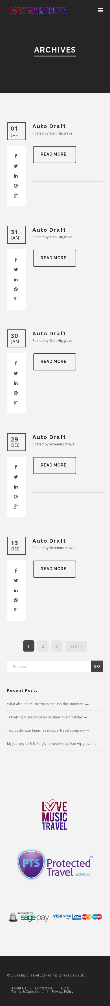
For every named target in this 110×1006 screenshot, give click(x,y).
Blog (65, 988)
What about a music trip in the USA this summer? (45, 704)
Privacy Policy (62, 991)
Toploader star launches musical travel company (46, 730)
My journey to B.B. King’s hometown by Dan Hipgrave (49, 743)
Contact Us (43, 988)
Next (75, 646)
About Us (18, 988)
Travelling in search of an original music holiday (45, 717)
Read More (54, 154)
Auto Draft (49, 126)
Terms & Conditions (27, 991)
